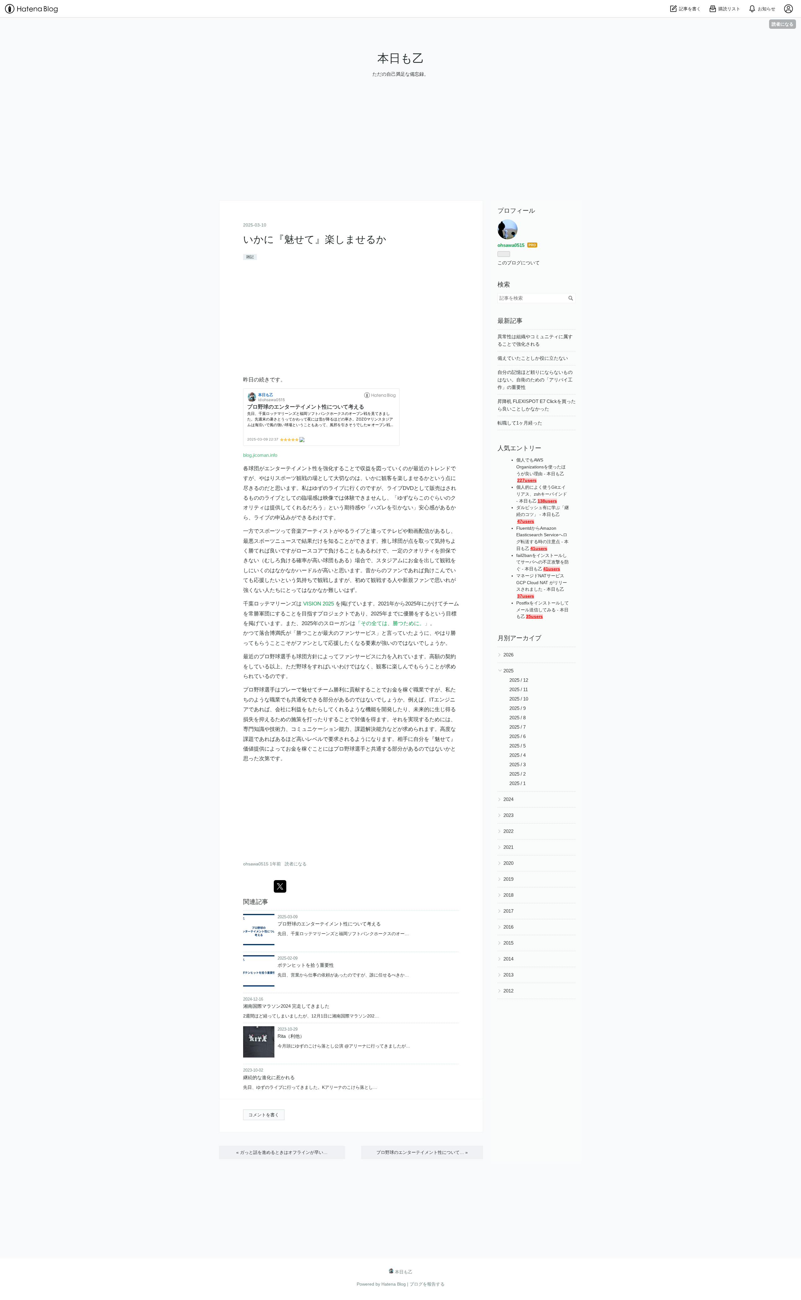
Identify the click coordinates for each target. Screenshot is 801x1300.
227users (527, 480)
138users (547, 501)
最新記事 (510, 320)
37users (525, 596)
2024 (508, 799)
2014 (508, 958)
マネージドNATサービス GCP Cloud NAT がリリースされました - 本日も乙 (541, 583)
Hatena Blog (393, 1284)
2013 (508, 974)
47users (525, 521)
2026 (508, 654)
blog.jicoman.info (260, 455)
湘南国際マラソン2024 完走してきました (286, 1006)
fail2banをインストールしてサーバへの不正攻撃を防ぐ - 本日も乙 (542, 562)
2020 (508, 863)
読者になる (782, 24)
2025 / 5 (517, 745)
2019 (508, 879)
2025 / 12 (518, 680)
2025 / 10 (518, 698)
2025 (508, 670)
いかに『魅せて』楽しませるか (314, 239)
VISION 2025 (318, 604)
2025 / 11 (518, 689)
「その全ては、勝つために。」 (392, 623)
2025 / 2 (517, 774)
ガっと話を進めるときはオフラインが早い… (282, 1152)
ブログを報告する (427, 1284)
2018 (508, 895)
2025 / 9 (517, 708)
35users (534, 616)
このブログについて (518, 262)
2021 (508, 847)
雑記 (250, 257)
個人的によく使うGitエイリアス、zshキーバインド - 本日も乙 (541, 494)
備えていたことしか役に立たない (532, 358)
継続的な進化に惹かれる (269, 1077)
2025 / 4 (517, 755)
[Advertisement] (400, 156)
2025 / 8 (517, 717)
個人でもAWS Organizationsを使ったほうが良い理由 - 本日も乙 (541, 467)
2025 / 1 (517, 783)
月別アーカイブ (519, 638)
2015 (508, 943)
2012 (508, 990)
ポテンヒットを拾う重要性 (306, 965)
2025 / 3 (517, 764)
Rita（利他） (291, 1036)
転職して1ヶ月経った (519, 423)
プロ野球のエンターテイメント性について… (422, 1152)
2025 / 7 (517, 727)
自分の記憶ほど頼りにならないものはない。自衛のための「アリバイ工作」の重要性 (535, 380)
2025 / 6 (517, 736)
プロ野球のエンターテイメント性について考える (329, 923)
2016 (508, 927)
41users (538, 548)
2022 (508, 831)
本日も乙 (400, 58)
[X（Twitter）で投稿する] (280, 886)
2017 (508, 911)
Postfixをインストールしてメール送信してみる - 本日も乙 (542, 610)
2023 (508, 815)
